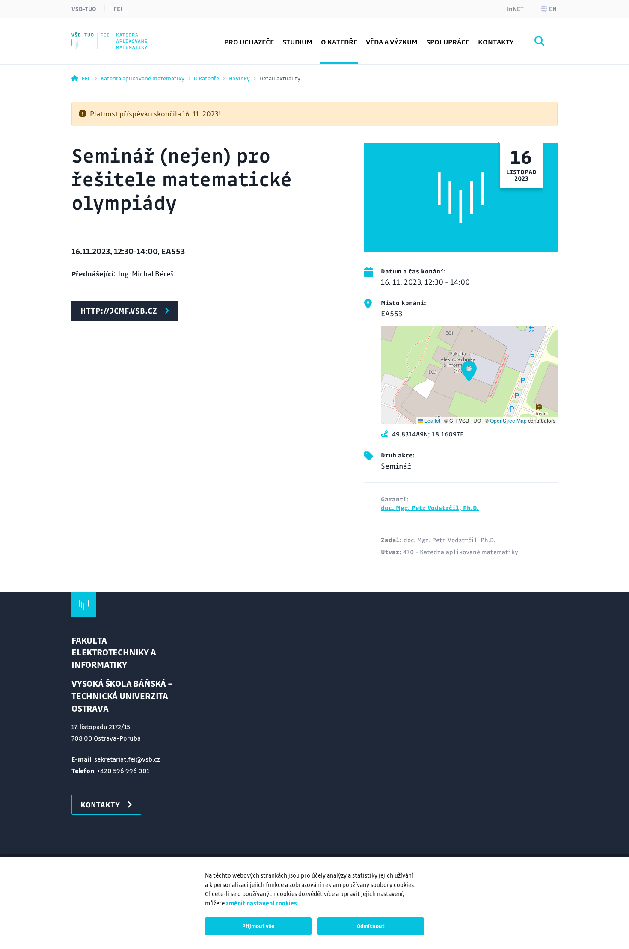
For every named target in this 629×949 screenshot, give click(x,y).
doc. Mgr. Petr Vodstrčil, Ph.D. (430, 507)
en (553, 8)
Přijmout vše (258, 925)
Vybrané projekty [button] (117, 36)
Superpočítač (110, 36)
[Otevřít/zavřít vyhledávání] (539, 42)
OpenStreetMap (508, 420)
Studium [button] (297, 41)
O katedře (206, 78)
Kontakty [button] (496, 41)
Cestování (105, 36)
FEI (117, 8)
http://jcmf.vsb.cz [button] (118, 310)
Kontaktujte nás (115, 36)
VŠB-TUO (83, 8)
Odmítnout (371, 925)
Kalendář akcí (111, 36)
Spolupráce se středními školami (142, 36)
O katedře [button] (339, 41)
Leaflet (431, 420)
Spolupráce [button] (447, 41)
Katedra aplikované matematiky (142, 78)
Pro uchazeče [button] (249, 41)
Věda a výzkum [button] (392, 41)
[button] (469, 371)
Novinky (239, 78)
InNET (515, 8)
